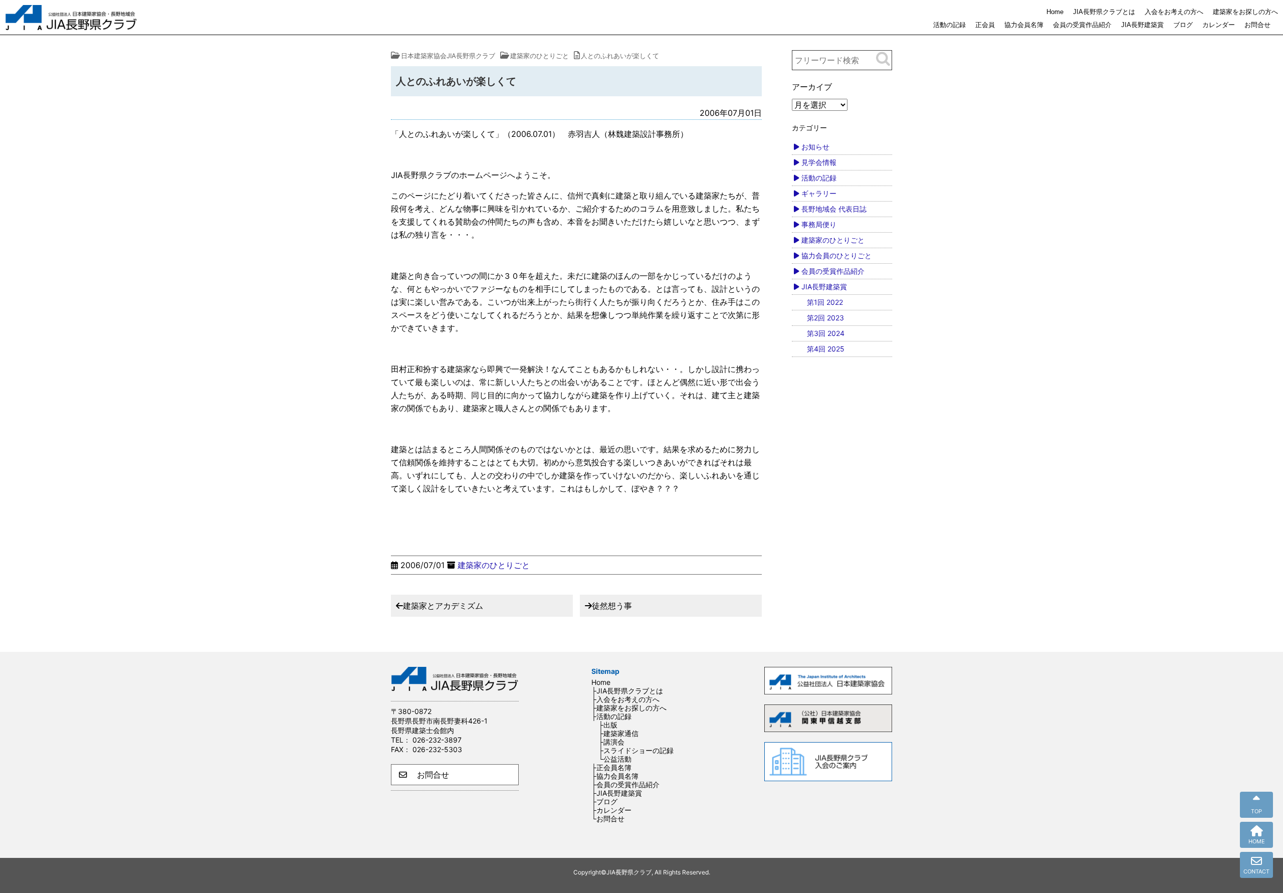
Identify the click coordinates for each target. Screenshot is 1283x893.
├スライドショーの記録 (636, 750)
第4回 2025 (825, 348)
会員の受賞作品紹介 (1082, 25)
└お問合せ (607, 818)
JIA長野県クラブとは (1104, 12)
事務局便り (818, 224)
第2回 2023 (825, 317)
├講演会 (611, 742)
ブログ (1183, 25)
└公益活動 (614, 759)
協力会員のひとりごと (836, 255)
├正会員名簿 (611, 767)
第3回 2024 (825, 333)
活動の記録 (949, 25)
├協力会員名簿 (614, 776)
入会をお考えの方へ (1174, 12)
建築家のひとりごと (494, 565)
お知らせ (815, 146)
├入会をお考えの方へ (625, 699)
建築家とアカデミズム (443, 606)
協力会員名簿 (1023, 25)
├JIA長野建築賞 (616, 793)
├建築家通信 (618, 733)
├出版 (607, 725)
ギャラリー (818, 193)
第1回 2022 (825, 302)
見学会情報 (818, 162)
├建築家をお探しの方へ (629, 707)
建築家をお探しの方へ (1245, 12)
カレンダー (1218, 25)
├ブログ (604, 801)
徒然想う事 (612, 606)
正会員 (985, 25)
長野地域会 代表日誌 (834, 209)
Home (1054, 12)
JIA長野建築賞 (1142, 25)
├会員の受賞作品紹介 (625, 784)
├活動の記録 (611, 716)
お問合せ (1257, 25)
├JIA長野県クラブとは (627, 690)
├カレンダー (611, 810)
